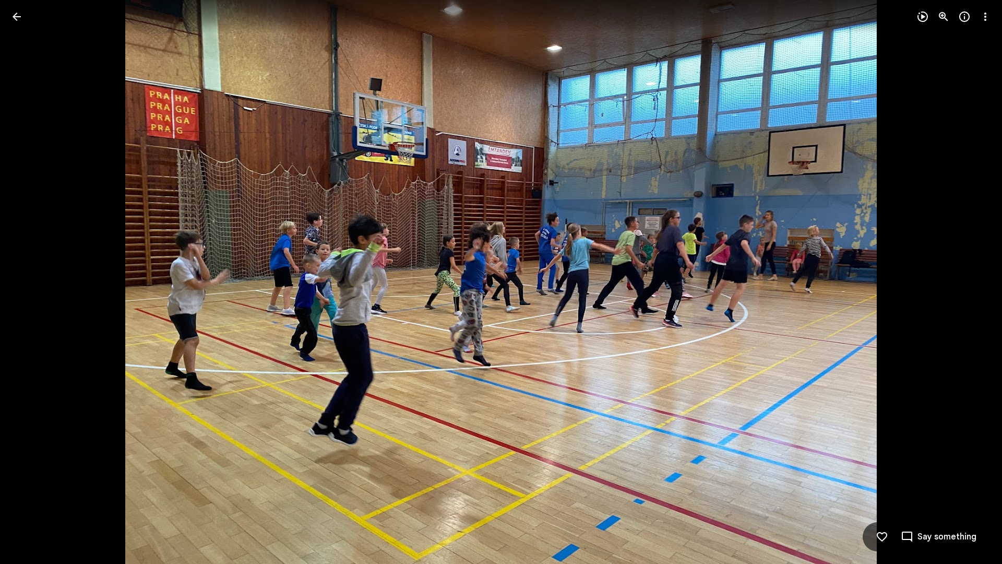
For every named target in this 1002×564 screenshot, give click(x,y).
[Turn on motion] (922, 16)
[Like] (882, 537)
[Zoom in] (943, 16)
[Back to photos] (16, 16)
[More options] (985, 16)
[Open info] (964, 16)
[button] (29, 282)
